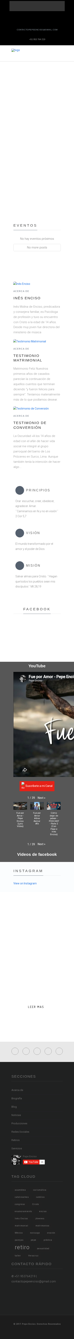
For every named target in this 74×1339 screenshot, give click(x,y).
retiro (22, 1247)
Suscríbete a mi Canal (38, 785)
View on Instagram (25, 883)
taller (18, 1255)
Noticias (16, 1115)
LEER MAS (36, 1007)
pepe (33, 1240)
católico (40, 1197)
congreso (20, 1204)
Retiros (15, 1140)
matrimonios (42, 1225)
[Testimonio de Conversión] (31, 408)
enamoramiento (23, 1211)
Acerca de (21, 291)
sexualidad (43, 1248)
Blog (14, 1106)
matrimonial (21, 1225)
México (19, 1233)
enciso (43, 1211)
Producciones (19, 1123)
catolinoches (22, 1197)
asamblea (20, 1190)
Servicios (16, 1148)
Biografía (16, 1098)
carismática (39, 1190)
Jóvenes (39, 1218)
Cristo (35, 1204)
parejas (19, 1240)
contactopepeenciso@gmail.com (37, 30)
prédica (48, 1240)
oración (51, 1233)
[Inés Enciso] (21, 283)
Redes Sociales (20, 1131)
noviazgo (35, 1233)
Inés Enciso (27, 298)
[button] (41, 798)
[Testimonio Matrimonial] (29, 341)
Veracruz (33, 1255)
